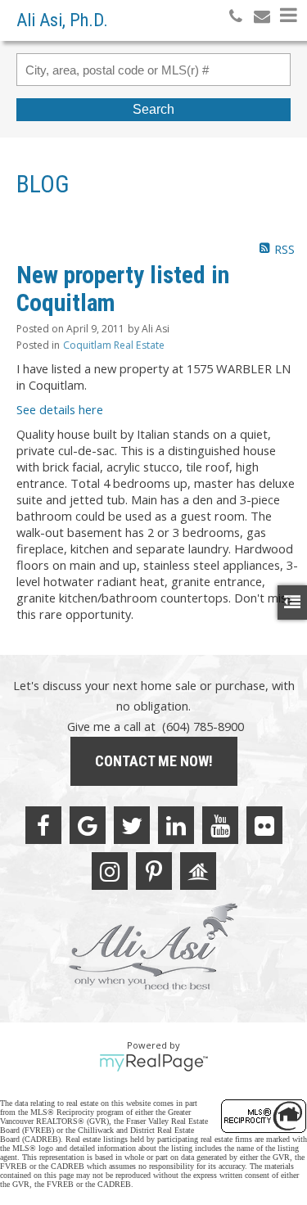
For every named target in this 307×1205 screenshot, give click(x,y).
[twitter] (132, 825)
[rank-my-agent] (198, 871)
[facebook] (43, 825)
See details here (59, 409)
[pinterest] (154, 871)
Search (153, 109)
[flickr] (264, 825)
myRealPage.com (153, 1062)
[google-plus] (88, 825)
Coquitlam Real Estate (114, 345)
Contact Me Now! (154, 760)
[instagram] (110, 871)
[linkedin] (176, 825)
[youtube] (220, 825)
